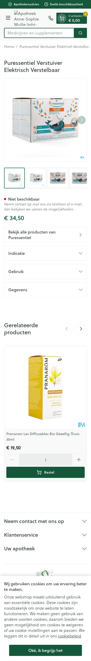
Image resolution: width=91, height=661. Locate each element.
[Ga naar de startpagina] (30, 18)
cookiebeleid (69, 636)
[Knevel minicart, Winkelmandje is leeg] (61, 18)
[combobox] (39, 33)
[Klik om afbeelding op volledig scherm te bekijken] (45, 120)
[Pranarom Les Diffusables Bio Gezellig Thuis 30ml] (45, 387)
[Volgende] (82, 120)
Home (9, 46)
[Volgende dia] (81, 329)
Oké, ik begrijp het (45, 650)
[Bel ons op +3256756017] (50, 18)
